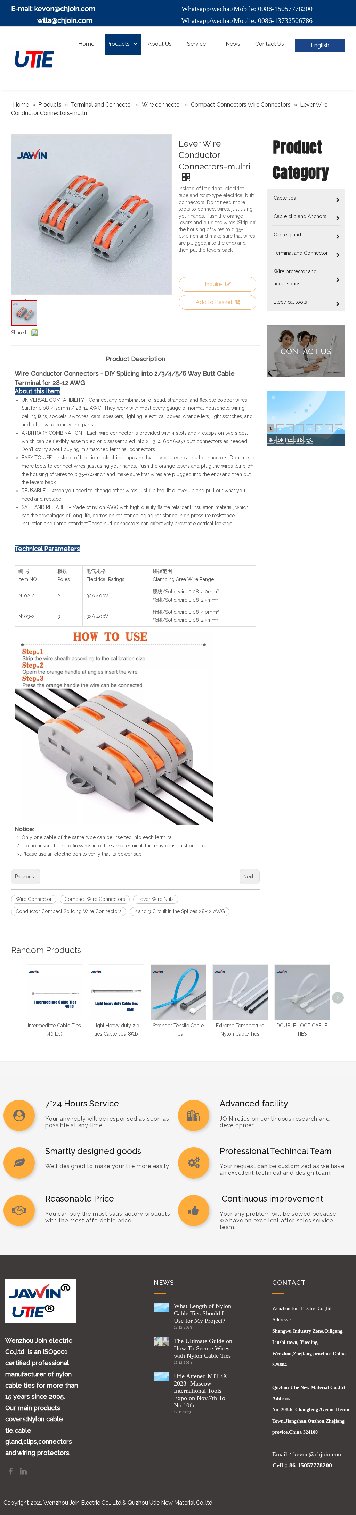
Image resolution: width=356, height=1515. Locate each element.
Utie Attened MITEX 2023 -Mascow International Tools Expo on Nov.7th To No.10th (200, 1391)
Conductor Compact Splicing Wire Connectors (69, 911)
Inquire (213, 284)
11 (290, 440)
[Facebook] (11, 1470)
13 (309, 440)
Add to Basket (214, 302)
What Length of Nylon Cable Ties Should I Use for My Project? (202, 1313)
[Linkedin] (23, 1470)
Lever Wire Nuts (156, 899)
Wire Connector (34, 899)
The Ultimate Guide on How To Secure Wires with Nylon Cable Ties (203, 1348)
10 (280, 440)
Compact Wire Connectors (94, 899)
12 (299, 440)
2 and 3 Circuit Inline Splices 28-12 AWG (179, 911)
